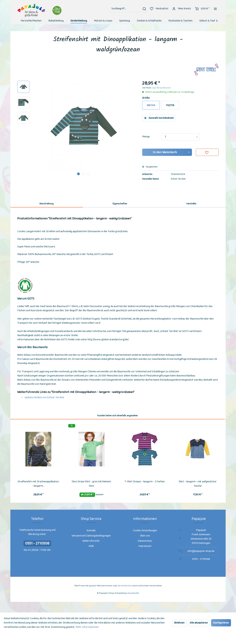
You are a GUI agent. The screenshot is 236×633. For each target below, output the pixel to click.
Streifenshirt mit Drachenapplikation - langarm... (38, 483)
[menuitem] (128, 8)
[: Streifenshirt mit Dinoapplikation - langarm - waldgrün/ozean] (23, 87)
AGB (91, 546)
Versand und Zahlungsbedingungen (91, 536)
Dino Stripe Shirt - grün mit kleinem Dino (91, 483)
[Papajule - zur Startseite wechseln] (40, 10)
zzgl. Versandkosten (161, 87)
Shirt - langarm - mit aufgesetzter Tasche (198, 483)
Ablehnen (179, 623)
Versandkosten (124, 585)
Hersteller (191, 204)
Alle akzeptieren (199, 623)
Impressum (144, 546)
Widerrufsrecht (91, 541)
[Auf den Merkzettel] (207, 152)
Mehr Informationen (87, 627)
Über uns (145, 536)
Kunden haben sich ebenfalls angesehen (117, 415)
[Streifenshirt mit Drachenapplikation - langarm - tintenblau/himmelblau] (38, 449)
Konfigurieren (221, 623)
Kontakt (91, 530)
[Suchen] (144, 8)
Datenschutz (145, 541)
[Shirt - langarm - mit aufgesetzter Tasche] (198, 449)
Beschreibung (47, 204)
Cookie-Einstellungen (145, 530)
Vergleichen (151, 167)
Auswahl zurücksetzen (161, 118)
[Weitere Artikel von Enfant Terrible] (206, 69)
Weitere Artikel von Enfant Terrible (44, 397)
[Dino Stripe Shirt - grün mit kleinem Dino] (92, 449)
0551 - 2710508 (37, 543)
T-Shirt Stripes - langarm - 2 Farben (145, 481)
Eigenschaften (120, 204)
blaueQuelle (133, 593)
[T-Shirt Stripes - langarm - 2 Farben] (145, 449)
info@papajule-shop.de (201, 551)
